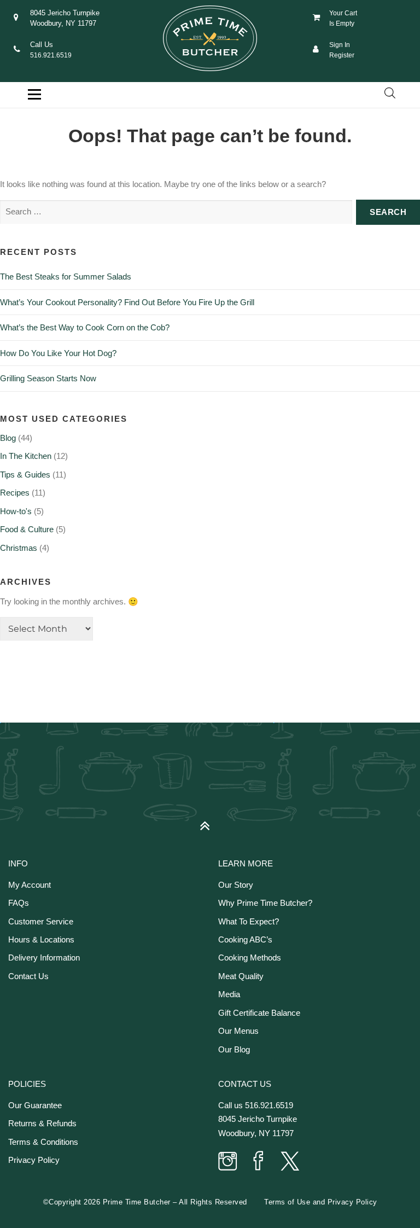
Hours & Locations (41, 939)
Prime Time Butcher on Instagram (228, 1162)
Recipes (15, 492)
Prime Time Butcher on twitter (289, 1162)
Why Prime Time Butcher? (265, 902)
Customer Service (40, 921)
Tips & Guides (25, 474)
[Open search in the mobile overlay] (389, 93)
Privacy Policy (34, 1160)
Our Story (235, 884)
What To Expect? (248, 921)
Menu (34, 94)
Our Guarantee (35, 1105)
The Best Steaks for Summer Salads (65, 276)
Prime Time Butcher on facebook (259, 1162)
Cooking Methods (249, 957)
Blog (8, 438)
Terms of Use (287, 1202)
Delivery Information (44, 957)
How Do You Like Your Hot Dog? (58, 353)
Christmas (18, 547)
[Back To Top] (210, 821)
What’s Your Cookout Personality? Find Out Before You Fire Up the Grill (127, 302)
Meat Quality (241, 976)
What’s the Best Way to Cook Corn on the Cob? (85, 327)
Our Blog (234, 1049)
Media (229, 994)
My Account (29, 884)
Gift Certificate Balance (259, 1012)
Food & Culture (27, 529)
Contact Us (28, 976)
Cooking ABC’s (245, 939)
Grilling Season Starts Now (48, 378)
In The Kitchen (25, 456)
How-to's (16, 511)
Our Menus (238, 1030)
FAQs (18, 902)
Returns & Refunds (42, 1123)
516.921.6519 (51, 55)
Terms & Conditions (43, 1141)
